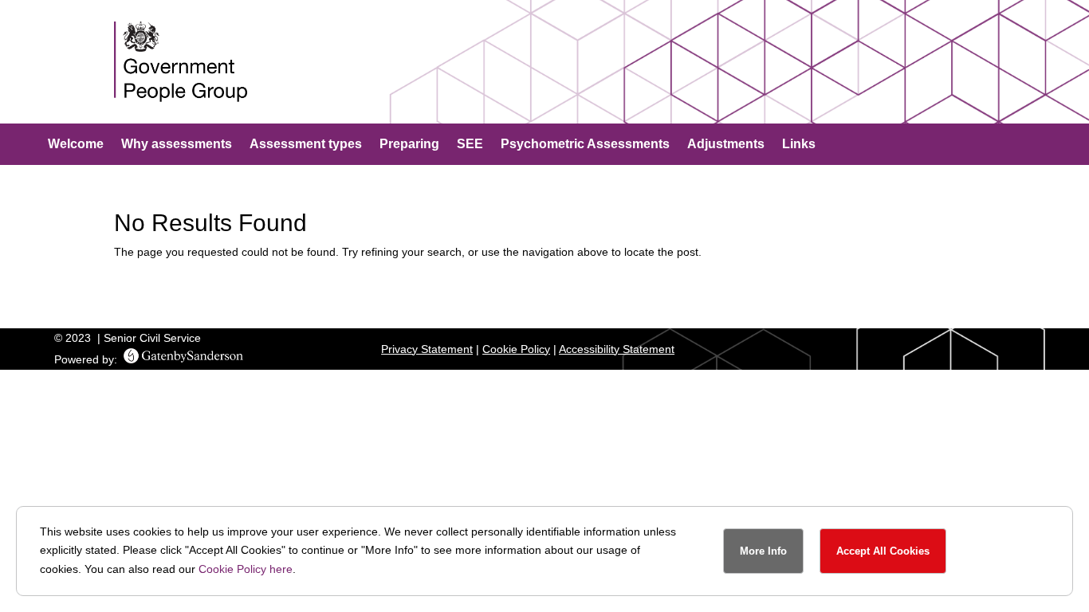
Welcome (76, 145)
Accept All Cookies (883, 551)
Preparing (409, 145)
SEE (470, 145)
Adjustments (726, 145)
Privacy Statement (427, 349)
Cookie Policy (516, 349)
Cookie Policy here (246, 569)
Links (799, 145)
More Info (763, 551)
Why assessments (176, 145)
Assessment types (306, 145)
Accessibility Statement (616, 349)
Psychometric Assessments (585, 145)
